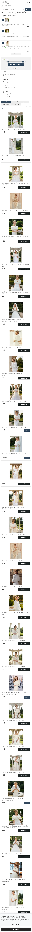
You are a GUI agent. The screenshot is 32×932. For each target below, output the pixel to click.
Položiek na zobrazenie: (16, 64)
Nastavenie (16, 924)
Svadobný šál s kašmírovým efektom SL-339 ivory (16, 46)
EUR (26, 5)
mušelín (7, 96)
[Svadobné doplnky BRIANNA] (5, 2)
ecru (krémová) (8, 76)
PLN (30, 5)
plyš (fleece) (7, 94)
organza (7, 91)
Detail (26, 430)
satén (6, 82)
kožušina (7, 93)
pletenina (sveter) (9, 87)
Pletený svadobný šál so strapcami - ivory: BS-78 (15, 34)
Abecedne (17, 104)
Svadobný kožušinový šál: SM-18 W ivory (15, 23)
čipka (6, 83)
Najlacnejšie (15, 101)
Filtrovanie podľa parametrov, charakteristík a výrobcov (15, 68)
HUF (28, 5)
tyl (5, 89)
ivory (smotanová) (9, 74)
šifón (6, 85)
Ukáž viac (15, 53)
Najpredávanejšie (7, 104)
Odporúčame (6, 101)
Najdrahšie (24, 101)
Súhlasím (16, 929)
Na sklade (6, 59)
